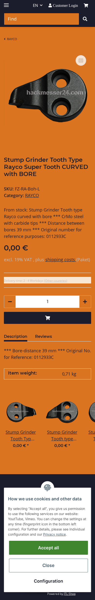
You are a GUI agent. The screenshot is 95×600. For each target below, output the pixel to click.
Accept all (48, 547)
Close (48, 565)
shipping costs (60, 259)
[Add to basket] (47, 318)
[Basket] (86, 5)
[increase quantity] (85, 302)
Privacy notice (54, 534)
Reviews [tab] (43, 336)
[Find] (85, 19)
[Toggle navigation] (6, 3)
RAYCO (32, 195)
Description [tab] (15, 336)
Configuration (48, 581)
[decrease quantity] (10, 302)
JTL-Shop (70, 594)
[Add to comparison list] (81, 60)
